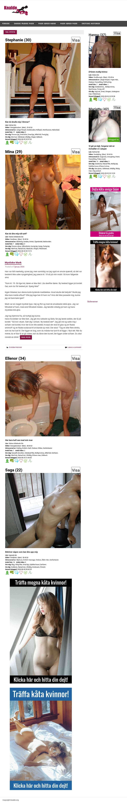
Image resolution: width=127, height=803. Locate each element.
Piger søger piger (68, 23)
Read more (26, 337)
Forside (6, 23)
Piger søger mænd (47, 23)
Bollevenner (92, 301)
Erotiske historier (91, 23)
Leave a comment (74, 347)
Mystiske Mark (13, 262)
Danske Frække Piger (24, 23)
